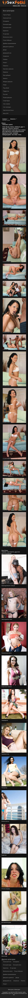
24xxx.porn (10, 989)
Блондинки (6, 21)
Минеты (5, 78)
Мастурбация (6, 75)
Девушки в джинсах (8, 46)
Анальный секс (7, 18)
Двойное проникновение (9, 43)
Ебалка (4, 123)
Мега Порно (5, 550)
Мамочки (5, 72)
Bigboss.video (16, 5)
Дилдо (5, 49)
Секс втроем (6, 104)
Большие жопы (7, 27)
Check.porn (17, 989)
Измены (5, 59)
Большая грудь (7, 24)
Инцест (5, 62)
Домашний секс (7, 53)
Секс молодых (7, 107)
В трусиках (6, 34)
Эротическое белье (8, 110)
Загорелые (6, 56)
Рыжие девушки (7, 97)
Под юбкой (6, 88)
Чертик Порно (6, 14)
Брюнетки (5, 30)
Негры (4, 84)
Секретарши (6, 100)
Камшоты (5, 65)
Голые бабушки (7, 40)
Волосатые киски (7, 37)
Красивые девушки (8, 69)
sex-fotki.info (12, 992)
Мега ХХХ (5, 113)
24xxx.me (23, 5)
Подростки (6, 91)
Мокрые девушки (7, 81)
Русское (5, 94)
